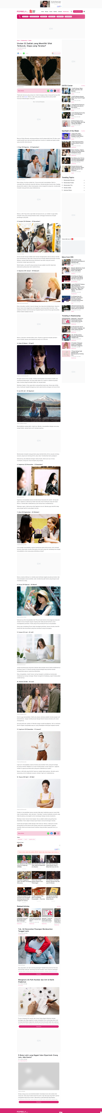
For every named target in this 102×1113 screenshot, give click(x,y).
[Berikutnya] (61, 913)
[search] (71, 11)
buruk (25, 96)
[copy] (58, 91)
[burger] (84, 11)
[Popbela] (26, 11)
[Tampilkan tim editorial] (60, 845)
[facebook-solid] (51, 91)
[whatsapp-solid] (48, 91)
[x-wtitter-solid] (55, 91)
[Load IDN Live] (73, 247)
